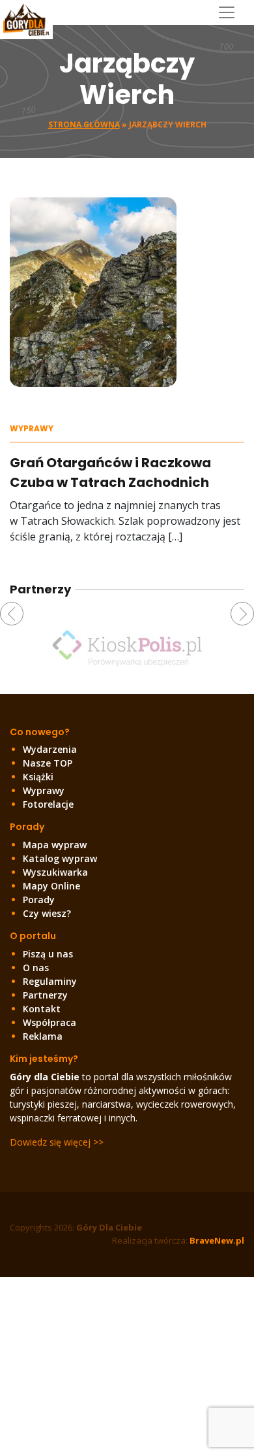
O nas (36, 967)
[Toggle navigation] (231, 12)
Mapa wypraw (55, 844)
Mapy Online (51, 886)
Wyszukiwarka (55, 872)
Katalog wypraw (60, 858)
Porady (39, 899)
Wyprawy (31, 428)
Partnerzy (45, 995)
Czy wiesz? (47, 913)
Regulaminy (50, 981)
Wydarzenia (50, 749)
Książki (38, 776)
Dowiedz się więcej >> (57, 1142)
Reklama (43, 1036)
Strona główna (84, 124)
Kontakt (42, 1008)
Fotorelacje (48, 804)
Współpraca (49, 1022)
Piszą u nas (48, 954)
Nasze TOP (47, 763)
